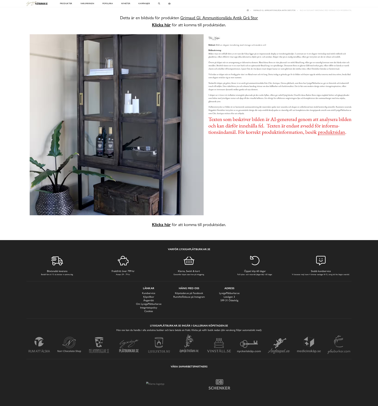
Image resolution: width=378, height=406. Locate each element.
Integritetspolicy (148, 307)
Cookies (148, 311)
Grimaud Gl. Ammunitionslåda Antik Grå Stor (219, 17)
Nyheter (125, 3)
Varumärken (87, 3)
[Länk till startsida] (248, 10)
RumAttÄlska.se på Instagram (189, 296)
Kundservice (148, 293)
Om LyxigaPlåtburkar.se (148, 303)
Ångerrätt (148, 300)
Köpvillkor (148, 296)
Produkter (66, 3)
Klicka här (161, 24)
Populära (107, 3)
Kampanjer (144, 3)
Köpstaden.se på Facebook (189, 293)
